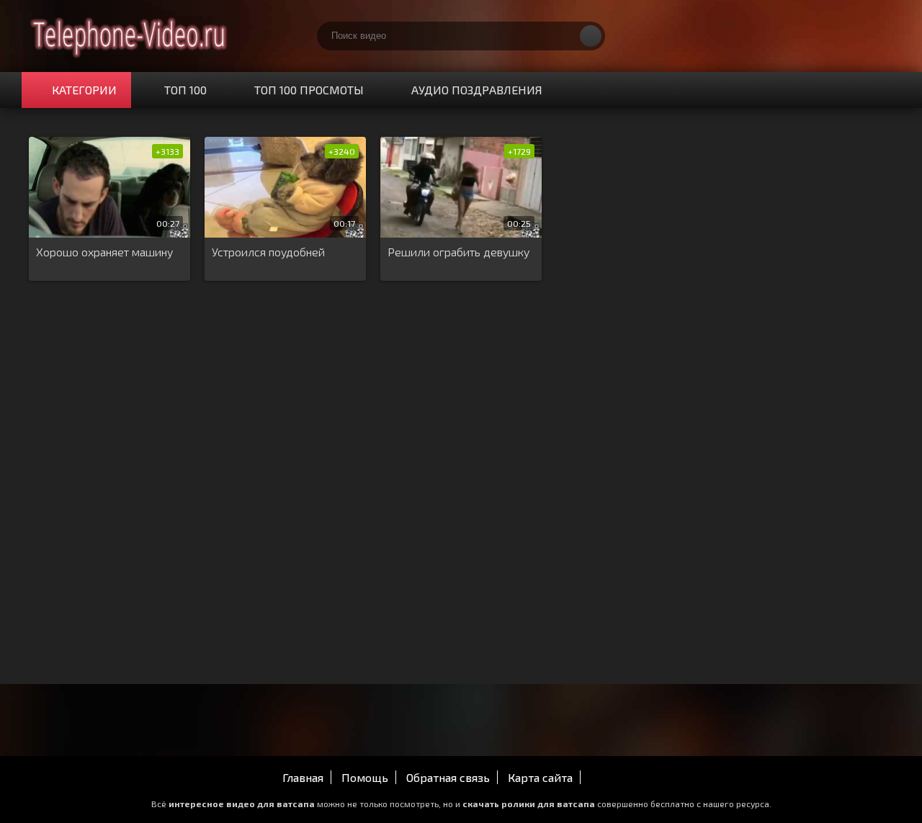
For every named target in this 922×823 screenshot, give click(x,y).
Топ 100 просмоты (309, 89)
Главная (302, 777)
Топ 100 (185, 89)
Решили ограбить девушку (458, 251)
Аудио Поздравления (476, 89)
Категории (84, 89)
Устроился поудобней (268, 251)
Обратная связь (448, 777)
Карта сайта (540, 777)
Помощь (364, 777)
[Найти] (590, 36)
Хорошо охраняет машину (104, 251)
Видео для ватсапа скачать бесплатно (130, 36)
